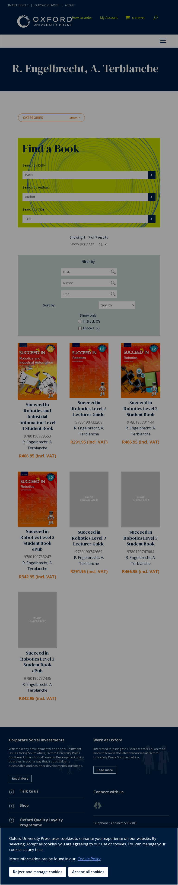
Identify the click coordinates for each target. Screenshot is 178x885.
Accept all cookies (88, 871)
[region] (89, 856)
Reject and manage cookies (37, 871)
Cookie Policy (89, 858)
